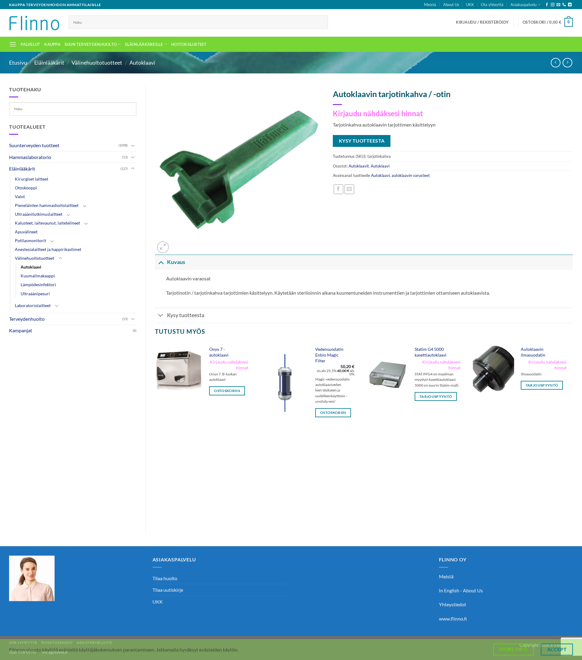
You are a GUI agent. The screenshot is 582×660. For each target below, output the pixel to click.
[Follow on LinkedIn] (570, 5)
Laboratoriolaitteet (33, 305)
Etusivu (18, 62)
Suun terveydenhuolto (91, 44)
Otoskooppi (26, 187)
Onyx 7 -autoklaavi (219, 352)
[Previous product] (567, 62)
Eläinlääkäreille (144, 44)
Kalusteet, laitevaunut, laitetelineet (47, 222)
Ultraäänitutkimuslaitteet (38, 214)
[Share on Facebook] (338, 189)
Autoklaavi (142, 62)
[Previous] (155, 433)
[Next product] (555, 62)
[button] (482, 22)
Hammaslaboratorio (30, 157)
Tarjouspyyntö (436, 396)
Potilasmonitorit (30, 240)
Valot (20, 196)
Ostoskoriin (227, 391)
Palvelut (30, 44)
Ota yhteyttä (492, 4)
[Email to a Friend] (349, 189)
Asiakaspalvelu (523, 4)
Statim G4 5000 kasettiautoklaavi (431, 352)
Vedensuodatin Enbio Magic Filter (329, 355)
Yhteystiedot (452, 604)
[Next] (572, 433)
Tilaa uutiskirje (167, 590)
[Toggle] (132, 145)
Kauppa (52, 44)
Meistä (430, 4)
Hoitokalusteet (189, 44)
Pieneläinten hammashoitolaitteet (47, 205)
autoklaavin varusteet (411, 175)
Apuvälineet (26, 231)
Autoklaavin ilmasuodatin (533, 352)
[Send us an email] (558, 5)
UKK (470, 4)
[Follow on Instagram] (552, 5)
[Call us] (564, 5)
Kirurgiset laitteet (31, 178)
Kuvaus (176, 262)
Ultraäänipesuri (35, 293)
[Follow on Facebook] (547, 5)
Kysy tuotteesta (185, 315)
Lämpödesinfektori (38, 284)
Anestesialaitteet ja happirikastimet (48, 249)
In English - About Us (461, 590)
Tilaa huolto (164, 578)
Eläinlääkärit (49, 62)
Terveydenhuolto (27, 319)
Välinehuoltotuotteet (97, 62)
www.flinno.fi (453, 618)
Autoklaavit (359, 166)
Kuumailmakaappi (38, 275)
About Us (451, 4)
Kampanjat (20, 330)
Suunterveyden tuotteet (34, 145)
